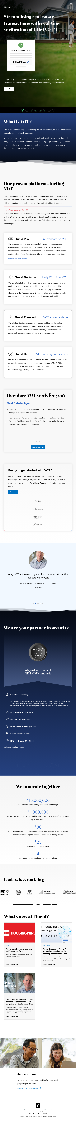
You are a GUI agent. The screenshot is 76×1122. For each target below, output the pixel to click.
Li (42, 1112)
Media (54, 1116)
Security (35, 1116)
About (40, 1116)
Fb (40, 1112)
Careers (50, 1116)
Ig (38, 1112)
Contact (45, 1116)
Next (71, 422)
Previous (5, 422)
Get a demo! (13, 492)
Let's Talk (9, 76)
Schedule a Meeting (38, 447)
